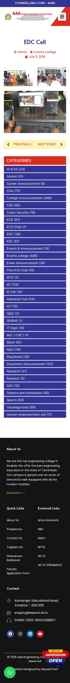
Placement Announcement (26, 364)
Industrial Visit (17, 299)
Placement (14, 357)
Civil (10, 191)
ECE (10, 220)
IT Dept (12, 328)
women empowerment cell (26, 414)
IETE (10, 277)
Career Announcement (23, 183)
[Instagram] (20, 633)
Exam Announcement (22, 263)
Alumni (12, 176)
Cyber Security (18, 212)
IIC (9, 285)
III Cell (11, 292)
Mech (11, 342)
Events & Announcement (25, 248)
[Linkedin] (30, 633)
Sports (12, 400)
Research (13, 371)
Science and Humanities (24, 393)
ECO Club (14, 227)
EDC (10, 234)
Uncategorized (18, 407)
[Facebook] (10, 633)
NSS (10, 349)
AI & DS (12, 169)
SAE (10, 386)
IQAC (10, 313)
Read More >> (16, 493)
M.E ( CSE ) (15, 335)
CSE (10, 205)
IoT (9, 306)
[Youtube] (40, 633)
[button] (10, 672)
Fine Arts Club (17, 270)
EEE (10, 241)
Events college (45, 52)
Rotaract (13, 378)
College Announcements (25, 198)
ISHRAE (12, 321)
